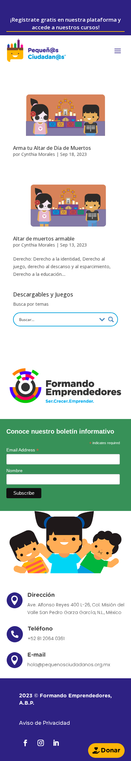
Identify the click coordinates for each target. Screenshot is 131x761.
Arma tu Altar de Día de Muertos (52, 147)
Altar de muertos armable (43, 238)
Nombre (14, 470)
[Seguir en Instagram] (40, 743)
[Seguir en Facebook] (25, 743)
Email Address (22, 450)
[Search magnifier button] (111, 319)
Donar (110, 750)
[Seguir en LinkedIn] (56, 743)
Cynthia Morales (38, 154)
